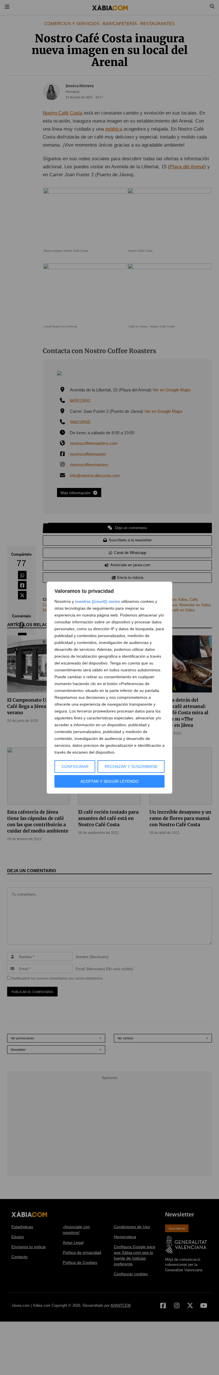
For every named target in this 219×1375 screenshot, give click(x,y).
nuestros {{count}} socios (97, 601)
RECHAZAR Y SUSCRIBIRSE (131, 766)
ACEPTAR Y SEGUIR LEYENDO (109, 781)
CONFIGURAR (75, 766)
